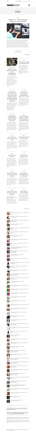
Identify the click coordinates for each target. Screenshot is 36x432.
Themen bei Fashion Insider (17, 429)
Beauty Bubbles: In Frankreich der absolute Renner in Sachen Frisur (19, 216)
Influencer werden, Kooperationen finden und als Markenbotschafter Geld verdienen (12, 71)
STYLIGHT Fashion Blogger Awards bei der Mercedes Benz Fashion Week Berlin (24, 118)
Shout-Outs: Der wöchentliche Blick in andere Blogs (24, 174)
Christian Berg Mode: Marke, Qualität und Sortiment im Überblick (19, 239)
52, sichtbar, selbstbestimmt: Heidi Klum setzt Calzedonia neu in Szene (19, 369)
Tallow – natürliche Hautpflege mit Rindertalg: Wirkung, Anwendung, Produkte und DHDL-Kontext (17, 414)
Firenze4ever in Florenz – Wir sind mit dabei (12, 138)
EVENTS (24, 114)
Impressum (8, 430)
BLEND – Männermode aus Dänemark (15, 396)
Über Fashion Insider (10, 429)
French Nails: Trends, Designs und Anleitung (16, 400)
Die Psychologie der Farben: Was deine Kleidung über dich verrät (19, 308)
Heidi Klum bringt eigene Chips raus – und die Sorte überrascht (18, 319)
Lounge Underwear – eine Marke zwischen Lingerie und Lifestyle (18, 392)
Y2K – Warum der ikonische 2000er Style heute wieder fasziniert (19, 285)
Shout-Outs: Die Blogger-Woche (24, 156)
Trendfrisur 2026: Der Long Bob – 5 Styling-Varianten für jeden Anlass (19, 304)
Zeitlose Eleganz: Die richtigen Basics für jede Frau (17, 281)
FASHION (24, 60)
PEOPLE (14, 67)
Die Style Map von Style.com (12, 156)
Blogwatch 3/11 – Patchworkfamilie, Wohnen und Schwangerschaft (18, 20)
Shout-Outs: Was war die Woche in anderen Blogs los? (12, 174)
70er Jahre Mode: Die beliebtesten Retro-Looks (16, 235)
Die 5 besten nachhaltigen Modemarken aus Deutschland (18, 296)
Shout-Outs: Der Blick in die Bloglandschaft (24, 62)
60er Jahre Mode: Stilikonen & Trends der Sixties (16, 254)
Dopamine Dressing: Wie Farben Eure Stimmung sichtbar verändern (19, 342)
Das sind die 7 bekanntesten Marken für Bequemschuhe (17, 300)
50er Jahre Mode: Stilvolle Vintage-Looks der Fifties (17, 346)
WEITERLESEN (26, 208)
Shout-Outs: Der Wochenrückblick (24, 192)
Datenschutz (12, 430)
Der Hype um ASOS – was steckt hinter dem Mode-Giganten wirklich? (19, 327)
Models (13, 114)
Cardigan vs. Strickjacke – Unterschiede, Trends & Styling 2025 (18, 354)
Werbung (27, 429)
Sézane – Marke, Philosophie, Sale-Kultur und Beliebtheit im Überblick (19, 388)
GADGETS (10, 67)
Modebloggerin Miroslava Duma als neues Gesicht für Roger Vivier (12, 118)
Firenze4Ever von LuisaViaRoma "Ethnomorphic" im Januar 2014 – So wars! (24, 94)
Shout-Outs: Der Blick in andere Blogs (24, 137)
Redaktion (23, 429)
